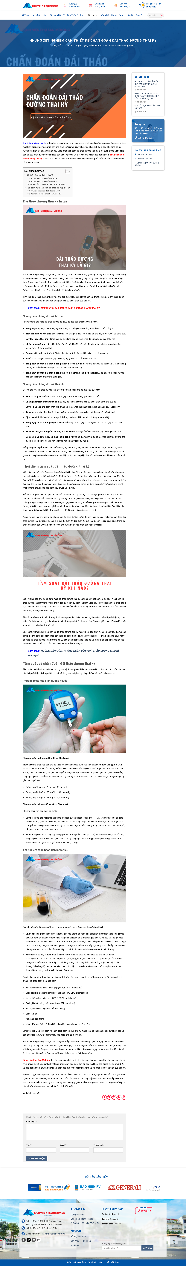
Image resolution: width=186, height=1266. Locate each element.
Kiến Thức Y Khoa (75, 15)
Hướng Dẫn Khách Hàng (111, 15)
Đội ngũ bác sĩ (77, 1214)
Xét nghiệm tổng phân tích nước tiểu (46, 194)
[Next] (154, 1189)
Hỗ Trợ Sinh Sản (78, 1236)
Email (63, 1145)
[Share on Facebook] (104, 1097)
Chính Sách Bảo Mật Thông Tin (85, 1223)
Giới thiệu (41, 15)
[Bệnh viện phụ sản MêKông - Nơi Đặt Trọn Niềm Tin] (41, 5)
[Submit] (161, 15)
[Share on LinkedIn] (124, 1097)
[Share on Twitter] (109, 1097)
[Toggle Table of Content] (66, 171)
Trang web (98, 1145)
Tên (28, 1145)
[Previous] (31, 1189)
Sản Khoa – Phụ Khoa (81, 1241)
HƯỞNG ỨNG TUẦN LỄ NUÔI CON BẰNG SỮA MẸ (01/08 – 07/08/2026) (147, 84)
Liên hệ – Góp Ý (134, 15)
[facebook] (24, 1240)
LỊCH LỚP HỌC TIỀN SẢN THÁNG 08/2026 (148, 107)
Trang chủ (56, 45)
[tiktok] (29, 1240)
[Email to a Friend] (114, 1097)
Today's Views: (109, 1219)
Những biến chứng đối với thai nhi (44, 181)
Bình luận (31, 1121)
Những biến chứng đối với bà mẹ (44, 178)
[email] (39, 1240)
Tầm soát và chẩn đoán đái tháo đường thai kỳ (48, 188)
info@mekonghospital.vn (53, 1233)
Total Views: (108, 1224)
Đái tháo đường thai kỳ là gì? (39, 175)
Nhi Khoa (75, 1245)
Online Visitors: (109, 1214)
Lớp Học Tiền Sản (144, 159)
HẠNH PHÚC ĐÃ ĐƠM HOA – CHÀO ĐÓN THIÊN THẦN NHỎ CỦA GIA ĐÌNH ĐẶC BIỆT (147, 96)
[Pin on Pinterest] (119, 1097)
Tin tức (91, 15)
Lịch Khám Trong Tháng (82, 1219)
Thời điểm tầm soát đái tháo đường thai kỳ (46, 184)
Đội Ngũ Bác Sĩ (57, 15)
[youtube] (34, 1240)
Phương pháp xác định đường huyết (45, 191)
